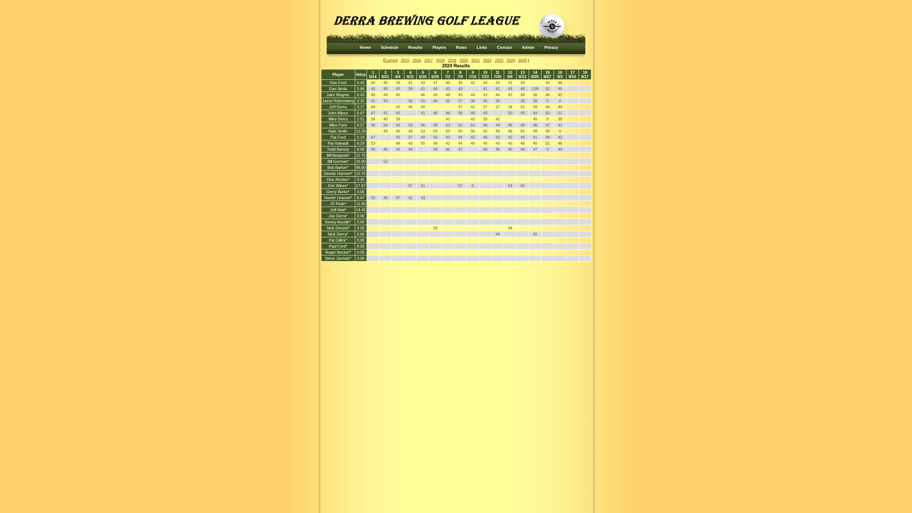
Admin (528, 47)
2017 (428, 60)
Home (365, 47)
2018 (440, 60)
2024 (511, 60)
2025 (522, 60)
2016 (417, 60)
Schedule (389, 47)
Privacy (551, 47)
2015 (405, 60)
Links (482, 47)
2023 (499, 60)
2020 (464, 60)
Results (415, 47)
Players (439, 47)
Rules (461, 47)
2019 (452, 60)
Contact (504, 47)
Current (391, 60)
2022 (487, 60)
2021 (475, 60)
